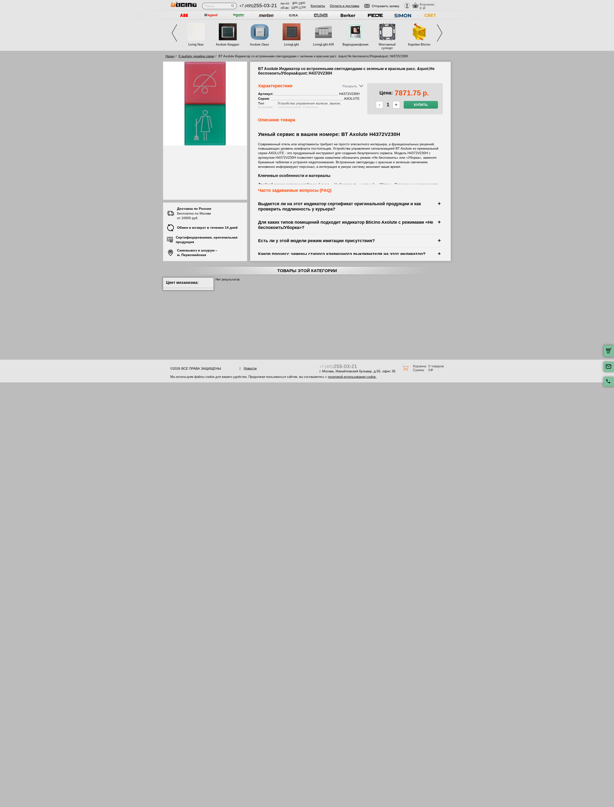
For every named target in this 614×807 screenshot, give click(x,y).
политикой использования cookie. (352, 377)
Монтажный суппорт (387, 46)
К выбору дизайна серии (196, 56)
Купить (421, 105)
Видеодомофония (355, 44)
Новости (250, 368)
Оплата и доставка (344, 6)
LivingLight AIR (323, 44)
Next (440, 33)
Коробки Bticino (419, 44)
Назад (169, 56)
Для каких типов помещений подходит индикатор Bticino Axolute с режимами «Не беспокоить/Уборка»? (345, 225)
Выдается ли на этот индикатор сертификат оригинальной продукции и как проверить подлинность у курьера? (339, 206)
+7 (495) (258, 6)
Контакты (318, 6)
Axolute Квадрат (227, 44)
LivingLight (291, 44)
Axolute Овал (259, 44)
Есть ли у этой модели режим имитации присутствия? (316, 240)
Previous (174, 33)
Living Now (195, 44)
